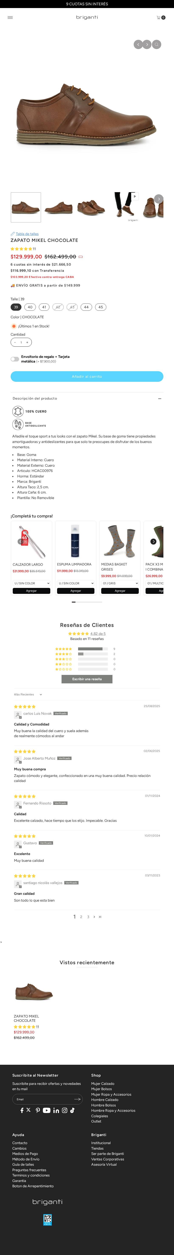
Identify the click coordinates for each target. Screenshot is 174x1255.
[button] (22, 249)
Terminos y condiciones (31, 1175)
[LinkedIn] (56, 1111)
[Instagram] (64, 1111)
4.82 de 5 (98, 634)
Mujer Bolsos (101, 1089)
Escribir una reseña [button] (87, 679)
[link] (31, 541)
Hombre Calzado (104, 1100)
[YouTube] (47, 1111)
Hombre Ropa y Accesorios (113, 1110)
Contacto (19, 1143)
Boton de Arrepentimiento (33, 1186)
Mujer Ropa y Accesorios (111, 1094)
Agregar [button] (31, 591)
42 (58, 307)
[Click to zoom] (156, 44)
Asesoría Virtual (104, 1164)
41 (44, 307)
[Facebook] (22, 1111)
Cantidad (18, 334)
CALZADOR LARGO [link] (28, 565)
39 (16, 307)
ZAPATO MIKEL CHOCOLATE (26, 1018)
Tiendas (97, 1148)
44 (86, 307)
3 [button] (88, 917)
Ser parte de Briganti (107, 1154)
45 (100, 307)
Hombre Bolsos (103, 1105)
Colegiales (99, 1116)
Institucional (101, 1143)
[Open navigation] (10, 17)
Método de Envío (25, 1159)
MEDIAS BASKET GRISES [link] (114, 566)
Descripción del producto (35, 398)
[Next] (147, 44)
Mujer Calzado (102, 1083)
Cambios (19, 1148)
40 (30, 307)
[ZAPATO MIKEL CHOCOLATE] (34, 991)
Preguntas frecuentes (29, 1170)
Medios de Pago (25, 1154)
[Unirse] (77, 1099)
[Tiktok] (72, 1111)
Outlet (96, 1121)
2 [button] (81, 917)
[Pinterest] (38, 1111)
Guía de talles (23, 1164)
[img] (24, 707)
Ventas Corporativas (107, 1159)
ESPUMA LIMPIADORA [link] (74, 564)
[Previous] (138, 44)
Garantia (19, 1181)
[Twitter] (29, 1111)
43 (72, 307)
